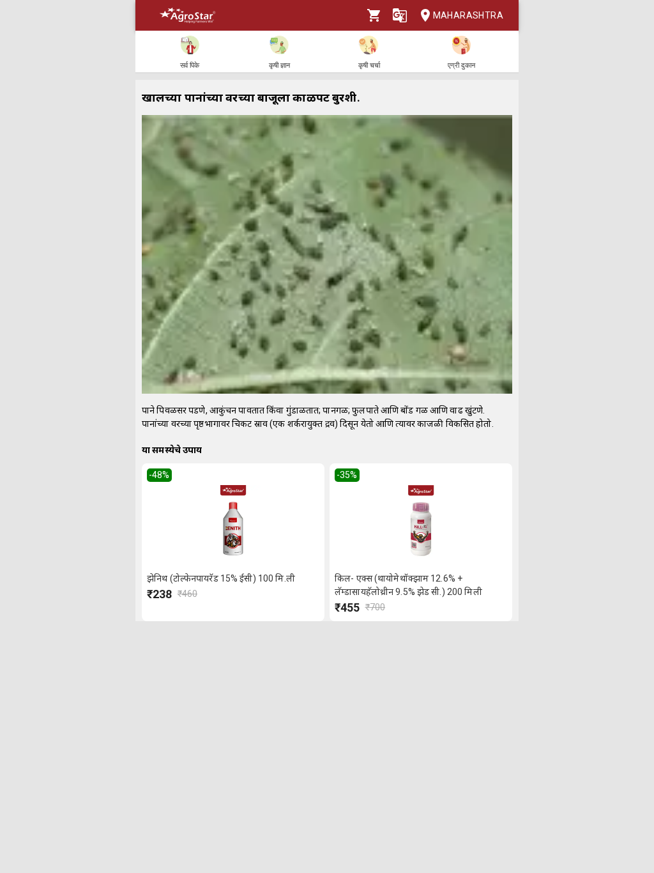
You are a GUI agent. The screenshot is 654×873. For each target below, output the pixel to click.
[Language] (400, 15)
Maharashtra (468, 15)
